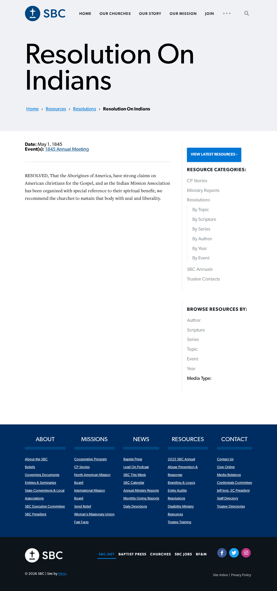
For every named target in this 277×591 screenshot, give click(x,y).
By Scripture (204, 219)
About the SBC (36, 459)
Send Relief (82, 506)
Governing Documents (42, 475)
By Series (201, 229)
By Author (202, 239)
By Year (199, 248)
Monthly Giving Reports (141, 498)
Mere (62, 574)
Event (192, 359)
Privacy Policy (241, 575)
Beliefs (30, 467)
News (141, 439)
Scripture (196, 330)
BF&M (201, 554)
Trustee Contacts (203, 279)
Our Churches (115, 14)
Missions (94, 439)
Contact (234, 439)
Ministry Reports (203, 190)
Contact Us (225, 459)
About (45, 439)
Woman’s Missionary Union (94, 514)
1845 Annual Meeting (67, 149)
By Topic (200, 209)
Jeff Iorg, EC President (233, 490)
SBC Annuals (200, 269)
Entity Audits (177, 490)
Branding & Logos (181, 483)
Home (85, 14)
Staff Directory (227, 498)
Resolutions (84, 109)
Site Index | (221, 575)
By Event (200, 258)
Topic (192, 349)
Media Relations (229, 475)
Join (209, 14)
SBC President (35, 514)
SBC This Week (134, 475)
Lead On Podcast (136, 467)
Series (193, 339)
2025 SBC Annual (181, 459)
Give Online (226, 467)
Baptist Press (132, 459)
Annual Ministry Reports (141, 490)
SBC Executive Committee (45, 506)
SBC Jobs (183, 554)
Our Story (150, 14)
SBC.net (107, 554)
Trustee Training (179, 522)
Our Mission (183, 14)
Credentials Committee (234, 483)
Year (191, 368)
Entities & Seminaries (40, 483)
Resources (56, 109)
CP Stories (197, 180)
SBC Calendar (133, 483)
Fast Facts (81, 522)
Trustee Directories (231, 506)
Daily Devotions (135, 506)
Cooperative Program (90, 459)
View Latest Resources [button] (213, 154)
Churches (160, 554)
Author (194, 320)
